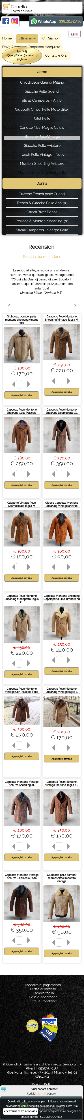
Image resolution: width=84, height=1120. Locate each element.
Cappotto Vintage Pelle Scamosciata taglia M (21, 504)
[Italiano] (73, 34)
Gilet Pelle (42, 118)
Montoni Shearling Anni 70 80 (42, 172)
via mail (41, 1093)
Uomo (42, 72)
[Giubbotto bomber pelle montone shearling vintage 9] (22, 364)
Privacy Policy (42, 1085)
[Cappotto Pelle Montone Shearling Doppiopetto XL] (61, 454)
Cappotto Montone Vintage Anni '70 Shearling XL (22, 783)
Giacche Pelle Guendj (42, 91)
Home (7, 38)
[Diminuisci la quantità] (13, 384)
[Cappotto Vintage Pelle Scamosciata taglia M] (22, 547)
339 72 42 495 (70, 21)
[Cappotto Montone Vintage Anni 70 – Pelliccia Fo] (22, 921)
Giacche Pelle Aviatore (42, 145)
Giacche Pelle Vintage (42, 136)
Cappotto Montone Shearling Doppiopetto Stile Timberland (61, 597)
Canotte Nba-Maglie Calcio (42, 127)
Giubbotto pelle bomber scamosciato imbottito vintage (61, 878)
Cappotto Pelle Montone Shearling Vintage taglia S (62, 690)
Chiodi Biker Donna (42, 212)
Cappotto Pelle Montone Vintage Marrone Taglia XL (61, 783)
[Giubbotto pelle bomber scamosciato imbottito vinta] (61, 923)
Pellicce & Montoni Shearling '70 (42, 221)
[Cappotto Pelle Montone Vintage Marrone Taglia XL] (61, 826)
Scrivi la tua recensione (42, 257)
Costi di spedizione (43, 997)
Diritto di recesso (43, 989)
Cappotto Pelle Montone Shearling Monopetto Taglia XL (22, 599)
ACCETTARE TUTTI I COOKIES (20, 1111)
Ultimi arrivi (27, 38)
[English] (76, 34)
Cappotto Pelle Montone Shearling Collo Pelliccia (22, 411)
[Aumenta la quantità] (29, 384)
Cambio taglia (43, 993)
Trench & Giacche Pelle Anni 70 (42, 203)
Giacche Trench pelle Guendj (42, 194)
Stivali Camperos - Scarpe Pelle (42, 230)
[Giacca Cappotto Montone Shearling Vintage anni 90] (61, 547)
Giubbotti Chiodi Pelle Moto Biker (42, 109)
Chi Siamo (50, 38)
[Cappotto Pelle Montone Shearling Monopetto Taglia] (22, 644)
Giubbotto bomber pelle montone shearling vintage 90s (21, 319)
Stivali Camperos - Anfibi (42, 100)
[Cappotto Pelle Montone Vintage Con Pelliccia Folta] (22, 725)
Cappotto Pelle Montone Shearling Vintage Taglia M (61, 318)
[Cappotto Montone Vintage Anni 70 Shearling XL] (22, 826)
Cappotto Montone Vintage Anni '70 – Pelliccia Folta (22, 876)
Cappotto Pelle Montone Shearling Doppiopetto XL (62, 411)
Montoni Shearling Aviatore (42, 163)
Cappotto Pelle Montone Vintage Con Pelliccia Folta (21, 690)
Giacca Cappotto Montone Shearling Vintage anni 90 (61, 504)
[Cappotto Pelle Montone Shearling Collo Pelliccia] (22, 454)
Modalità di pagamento (43, 985)
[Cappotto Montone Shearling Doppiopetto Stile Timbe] (61, 640)
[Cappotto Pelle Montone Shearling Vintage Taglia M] (61, 361)
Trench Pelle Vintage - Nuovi (42, 154)
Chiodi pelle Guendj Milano (42, 82)
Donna (42, 183)
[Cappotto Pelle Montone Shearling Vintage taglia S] (61, 728)
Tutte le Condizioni (43, 1001)
